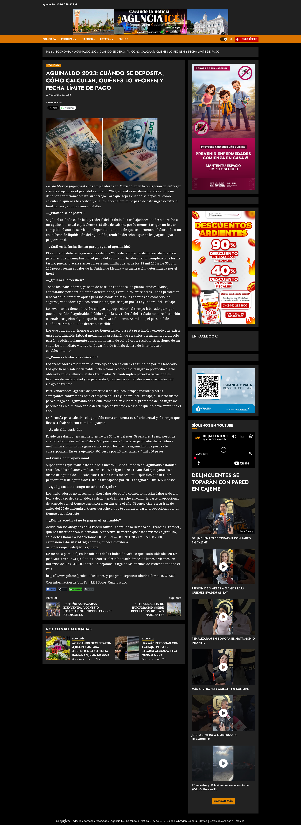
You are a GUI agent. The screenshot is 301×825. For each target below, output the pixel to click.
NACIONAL (88, 39)
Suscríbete (249, 39)
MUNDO (124, 39)
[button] (231, 39)
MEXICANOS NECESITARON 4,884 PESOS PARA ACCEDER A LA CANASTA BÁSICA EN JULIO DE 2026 (91, 649)
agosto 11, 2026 (84, 659)
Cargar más (223, 801)
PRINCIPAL (67, 39)
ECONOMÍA (53, 65)
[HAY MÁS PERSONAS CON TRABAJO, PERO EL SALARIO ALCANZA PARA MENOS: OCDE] (127, 648)
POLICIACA (49, 39)
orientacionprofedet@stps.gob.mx (72, 547)
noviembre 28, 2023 (60, 95)
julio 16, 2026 (152, 659)
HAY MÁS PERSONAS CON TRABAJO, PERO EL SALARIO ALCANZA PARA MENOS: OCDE (160, 649)
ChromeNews (218, 821)
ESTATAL (105, 39)
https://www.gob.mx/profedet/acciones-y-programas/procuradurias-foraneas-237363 (110, 576)
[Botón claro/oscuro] (223, 39)
